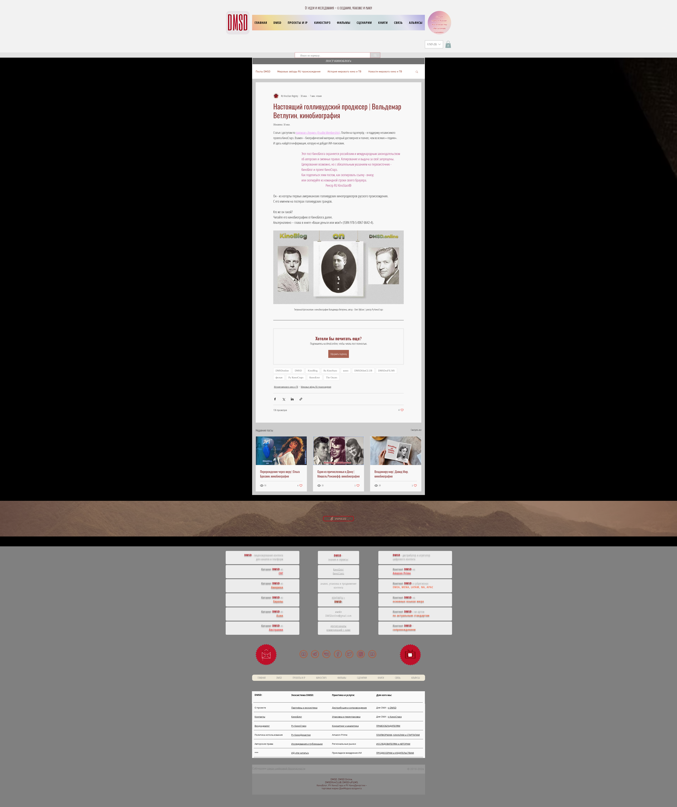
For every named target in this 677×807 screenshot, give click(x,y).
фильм (279, 377)
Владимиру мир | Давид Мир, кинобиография (391, 473)
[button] (297, 22)
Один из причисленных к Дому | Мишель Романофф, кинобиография (338, 473)
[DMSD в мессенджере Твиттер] (349, 654)
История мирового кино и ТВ (344, 71)
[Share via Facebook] (275, 399)
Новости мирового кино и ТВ (385, 71)
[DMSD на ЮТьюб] (303, 654)
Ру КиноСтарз (295, 377)
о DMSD (392, 707)
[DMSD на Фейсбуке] (338, 654)
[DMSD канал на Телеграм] (315, 654)
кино (345, 370)
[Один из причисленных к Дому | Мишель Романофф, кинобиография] (338, 450)
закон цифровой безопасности (286, 768)
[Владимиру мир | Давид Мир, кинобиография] (395, 450)
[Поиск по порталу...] (375, 55)
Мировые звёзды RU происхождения (299, 71)
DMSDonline (282, 370)
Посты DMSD (263, 71)
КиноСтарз (338, 573)
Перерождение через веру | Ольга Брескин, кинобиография (280, 473)
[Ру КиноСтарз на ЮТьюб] (372, 654)
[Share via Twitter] (283, 399)
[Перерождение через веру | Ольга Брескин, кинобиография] (281, 450)
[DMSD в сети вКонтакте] (326, 654)
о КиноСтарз (395, 716)
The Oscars (331, 377)
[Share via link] (301, 399)
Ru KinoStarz (330, 370)
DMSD (298, 370)
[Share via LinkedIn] (292, 399)
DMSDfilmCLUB (363, 370)
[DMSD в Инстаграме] (361, 654)
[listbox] (434, 44)
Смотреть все (416, 429)
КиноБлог (314, 377)
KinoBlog (313, 370)
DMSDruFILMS (386, 370)
